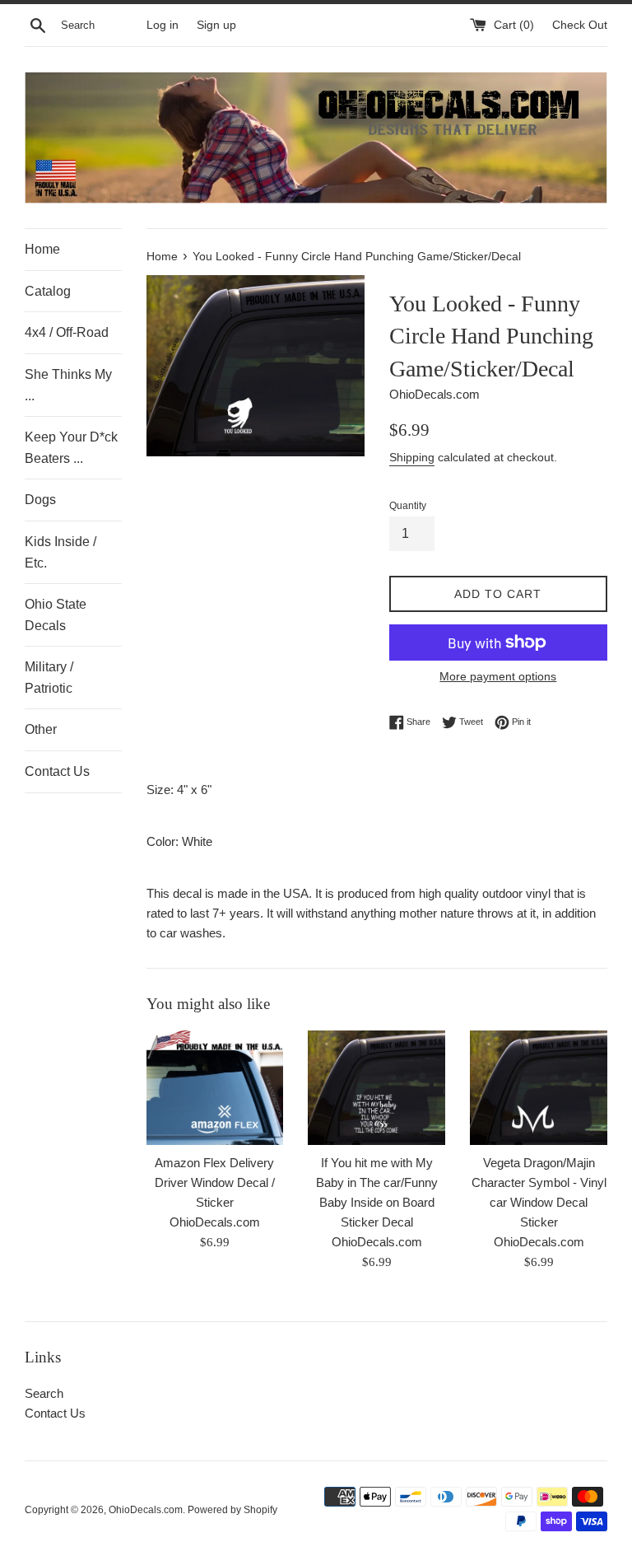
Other (41, 729)
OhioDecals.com (146, 1510)
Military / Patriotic (49, 677)
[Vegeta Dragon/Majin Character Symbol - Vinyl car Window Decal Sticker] (538, 1087)
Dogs (40, 500)
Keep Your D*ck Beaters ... (71, 447)
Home (42, 249)
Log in (162, 25)
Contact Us (57, 771)
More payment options (497, 676)
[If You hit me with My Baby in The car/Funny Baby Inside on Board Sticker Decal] (376, 1087)
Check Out (579, 25)
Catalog (48, 291)
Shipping (411, 457)
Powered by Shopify (232, 1510)
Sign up (216, 25)
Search (44, 1393)
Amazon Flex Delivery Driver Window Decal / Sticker (215, 1182)
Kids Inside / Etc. (60, 552)
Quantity (407, 506)
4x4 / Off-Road (67, 332)
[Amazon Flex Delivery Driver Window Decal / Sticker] (215, 1087)
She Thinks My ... (68, 385)
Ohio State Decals (55, 615)
